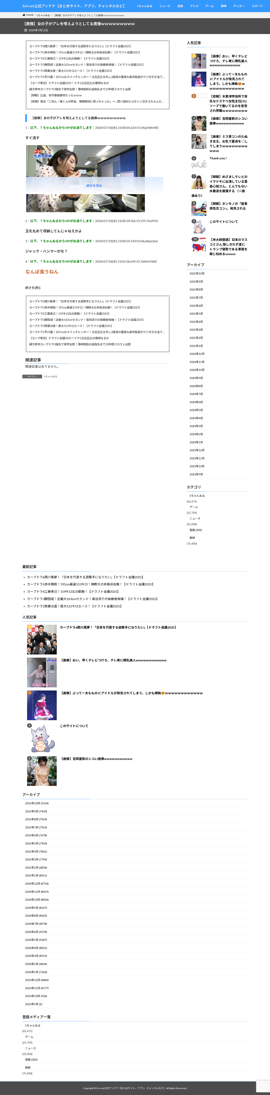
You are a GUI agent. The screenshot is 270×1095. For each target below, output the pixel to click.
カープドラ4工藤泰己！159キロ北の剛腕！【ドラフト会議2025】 (70, 58)
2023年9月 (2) (33, 1004)
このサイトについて (224, 222)
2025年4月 (196, 321)
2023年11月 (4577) (37, 988)
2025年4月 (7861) (36, 851)
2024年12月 (197, 354)
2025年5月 (196, 313)
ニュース (195, 518)
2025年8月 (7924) (36, 819)
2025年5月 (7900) (36, 843)
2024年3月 (196, 426)
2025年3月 (196, 329)
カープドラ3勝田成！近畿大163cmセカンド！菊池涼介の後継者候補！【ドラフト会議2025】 (87, 64)
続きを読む (33, 288)
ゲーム (194, 507)
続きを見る (94, 185)
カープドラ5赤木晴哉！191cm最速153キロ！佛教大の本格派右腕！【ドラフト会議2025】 (85, 52)
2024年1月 (196, 442)
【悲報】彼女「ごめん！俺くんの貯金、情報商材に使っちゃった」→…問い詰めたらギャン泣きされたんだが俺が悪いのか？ (97, 101)
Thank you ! (218, 158)
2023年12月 (197, 450)
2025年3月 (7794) (36, 859)
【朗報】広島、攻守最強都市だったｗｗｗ (55, 95)
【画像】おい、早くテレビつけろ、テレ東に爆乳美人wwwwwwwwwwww (228, 60)
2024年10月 (197, 370)
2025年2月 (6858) (36, 867)
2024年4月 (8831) (36, 948)
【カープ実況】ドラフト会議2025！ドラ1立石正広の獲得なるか (69, 83)
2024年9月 (196, 378)
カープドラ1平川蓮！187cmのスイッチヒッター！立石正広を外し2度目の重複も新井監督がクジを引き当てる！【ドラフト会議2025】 (97, 77)
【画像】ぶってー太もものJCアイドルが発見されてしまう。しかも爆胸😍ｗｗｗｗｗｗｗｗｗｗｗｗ (131, 693)
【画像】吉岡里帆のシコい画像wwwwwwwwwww (96, 759)
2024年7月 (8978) (36, 923)
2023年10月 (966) (36, 996)
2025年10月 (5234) (37, 803)
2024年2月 (196, 434)
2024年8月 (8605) (36, 915)
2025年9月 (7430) (36, 811)
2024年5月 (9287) (36, 939)
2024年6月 (196, 402)
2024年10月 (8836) (37, 899)
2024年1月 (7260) (36, 972)
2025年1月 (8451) (36, 875)
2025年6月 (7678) (36, 835)
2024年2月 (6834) (36, 964)
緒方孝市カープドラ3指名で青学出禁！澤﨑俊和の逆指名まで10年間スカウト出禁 (80, 89)
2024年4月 (196, 418)
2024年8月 (196, 386)
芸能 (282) (196, 530)
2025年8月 (196, 289)
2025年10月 (197, 273)
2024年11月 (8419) (37, 891)
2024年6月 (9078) (36, 932)
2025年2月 (196, 337)
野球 (192, 538)
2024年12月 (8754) (37, 883)
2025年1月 (196, 346)
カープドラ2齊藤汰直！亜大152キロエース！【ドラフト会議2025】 (71, 70)
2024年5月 (196, 410)
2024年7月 (196, 394)
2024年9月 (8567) (36, 907)
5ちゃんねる (50, 376)
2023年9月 (196, 474)
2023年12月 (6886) (37, 980)
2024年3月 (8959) (36, 955)
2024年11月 (197, 362)
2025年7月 (196, 297)
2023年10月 (197, 466)
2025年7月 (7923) (36, 827)
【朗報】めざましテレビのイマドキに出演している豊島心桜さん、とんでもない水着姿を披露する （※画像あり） (219, 186)
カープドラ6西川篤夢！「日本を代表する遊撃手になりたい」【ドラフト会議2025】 (80, 46)
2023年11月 (197, 458)
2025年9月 (196, 281)
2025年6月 (196, 305)
